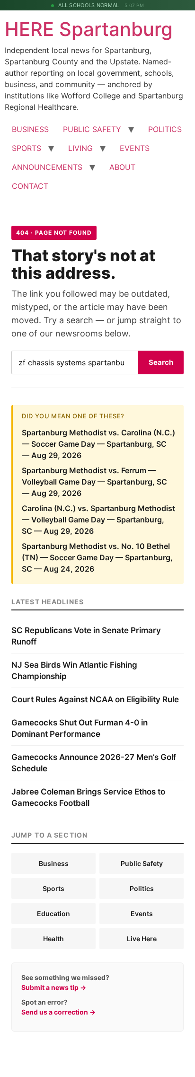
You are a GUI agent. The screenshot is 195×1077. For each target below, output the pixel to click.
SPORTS (26, 148)
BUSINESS (30, 129)
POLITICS (165, 129)
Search (161, 362)
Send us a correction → (58, 1012)
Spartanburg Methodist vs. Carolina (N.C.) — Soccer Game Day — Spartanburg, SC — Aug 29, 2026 (98, 444)
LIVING (80, 148)
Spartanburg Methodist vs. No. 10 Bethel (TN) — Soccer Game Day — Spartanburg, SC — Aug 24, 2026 (97, 557)
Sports (53, 888)
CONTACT (30, 186)
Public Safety (142, 863)
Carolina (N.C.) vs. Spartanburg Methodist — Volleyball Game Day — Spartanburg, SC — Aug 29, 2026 (98, 519)
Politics (142, 888)
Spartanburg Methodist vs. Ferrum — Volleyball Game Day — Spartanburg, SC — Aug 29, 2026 (94, 482)
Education (53, 913)
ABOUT (122, 167)
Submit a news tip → (53, 987)
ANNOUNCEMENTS (47, 167)
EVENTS (135, 148)
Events (142, 913)
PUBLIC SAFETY (92, 129)
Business (54, 863)
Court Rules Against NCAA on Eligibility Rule (95, 699)
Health (53, 939)
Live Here (142, 939)
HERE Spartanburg (89, 29)
